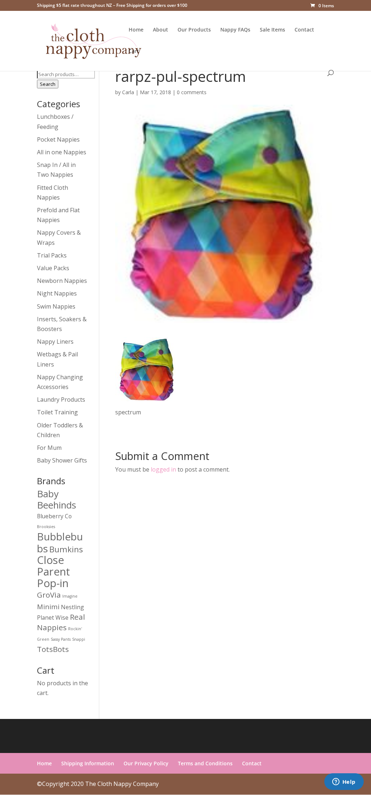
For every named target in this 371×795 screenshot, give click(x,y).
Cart (134, 51)
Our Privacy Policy (146, 763)
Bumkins (66, 549)
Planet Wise (52, 618)
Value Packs (53, 268)
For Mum (49, 448)
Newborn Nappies (62, 281)
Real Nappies (61, 622)
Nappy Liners (55, 342)
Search (47, 84)
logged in (163, 469)
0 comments (192, 92)
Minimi (48, 606)
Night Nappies (57, 293)
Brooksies (46, 526)
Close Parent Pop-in (53, 571)
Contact (304, 30)
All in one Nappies (61, 152)
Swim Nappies (56, 306)
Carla (128, 92)
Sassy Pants (61, 639)
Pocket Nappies (58, 139)
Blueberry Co (54, 516)
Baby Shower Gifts (62, 460)
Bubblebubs (60, 542)
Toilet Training (57, 412)
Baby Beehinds (56, 499)
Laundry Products (61, 399)
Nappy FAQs (235, 30)
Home (136, 30)
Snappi (78, 639)
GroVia (49, 595)
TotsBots (53, 649)
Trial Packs (52, 255)
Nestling (72, 607)
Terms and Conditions (205, 763)
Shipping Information (87, 763)
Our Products (194, 30)
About (160, 30)
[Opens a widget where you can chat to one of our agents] (344, 782)
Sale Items (272, 30)
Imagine (70, 596)
